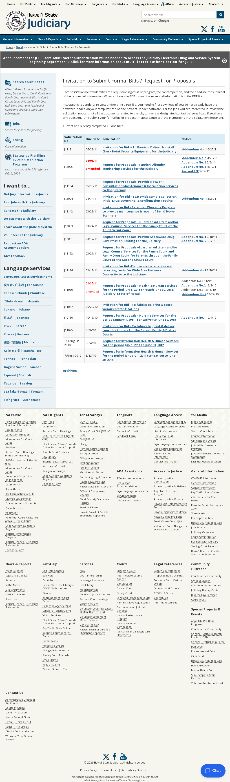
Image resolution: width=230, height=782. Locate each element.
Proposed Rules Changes (169, 575)
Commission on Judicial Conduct (131, 608)
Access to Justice (190, 4)
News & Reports (48, 39)
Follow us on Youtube (221, 29)
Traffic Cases (50, 641)
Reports (10, 580)
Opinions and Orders (203, 440)
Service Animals (126, 495)
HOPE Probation (200, 665)
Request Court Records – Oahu (57, 634)
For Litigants (49, 4)
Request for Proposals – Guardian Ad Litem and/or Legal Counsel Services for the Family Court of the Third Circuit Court (140, 226)
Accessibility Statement (135, 770)
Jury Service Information (131, 421)
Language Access (144, 4)
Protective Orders (53, 645)
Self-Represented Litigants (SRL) (21, 461)
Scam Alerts (12, 489)
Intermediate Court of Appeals (130, 577)
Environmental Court (203, 651)
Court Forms (12, 484)
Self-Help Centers (53, 570)
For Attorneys (75, 4)
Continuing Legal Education (96, 477)
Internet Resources (165, 602)
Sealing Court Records (204, 546)
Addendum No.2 (193, 285)
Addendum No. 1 (195, 149)
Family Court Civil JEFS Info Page (95, 432)
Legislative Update (16, 575)
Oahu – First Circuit (16, 712)
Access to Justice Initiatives (170, 486)
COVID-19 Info (13, 429)
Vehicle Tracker (89, 624)
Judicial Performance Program (18, 535)
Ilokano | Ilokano (17, 309)
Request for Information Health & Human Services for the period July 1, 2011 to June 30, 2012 (140, 343)
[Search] (220, 14)
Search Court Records (55, 452)
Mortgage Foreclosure (55, 650)
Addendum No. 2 (194, 162)
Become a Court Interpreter (163, 455)
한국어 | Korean (15, 326)
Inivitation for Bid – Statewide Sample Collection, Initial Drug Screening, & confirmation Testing (139, 198)
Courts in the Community (206, 576)
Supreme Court (126, 570)
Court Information (128, 426)
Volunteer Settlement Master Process (93, 618)
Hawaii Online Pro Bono (168, 516)
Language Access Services (169, 426)
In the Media (12, 585)
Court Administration (203, 536)
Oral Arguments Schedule (20, 503)
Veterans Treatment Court (207, 683)
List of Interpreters (165, 431)
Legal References (133, 39)
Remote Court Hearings (56, 431)
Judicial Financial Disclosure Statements (21, 543)
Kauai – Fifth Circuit (17, 726)
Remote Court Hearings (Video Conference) (19, 453)
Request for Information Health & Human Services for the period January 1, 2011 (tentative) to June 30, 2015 (140, 355)
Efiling (18, 140)
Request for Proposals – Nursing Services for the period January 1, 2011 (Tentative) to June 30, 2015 (139, 317)
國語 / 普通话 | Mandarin (21, 342)
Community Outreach (167, 39)
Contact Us (216, 4)
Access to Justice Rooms (168, 499)
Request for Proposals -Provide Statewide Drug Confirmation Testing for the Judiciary (138, 239)
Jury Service (198, 527)
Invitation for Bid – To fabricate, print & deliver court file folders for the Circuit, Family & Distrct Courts (139, 330)
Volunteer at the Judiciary (23, 235)
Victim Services (51, 615)
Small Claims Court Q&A (168, 521)
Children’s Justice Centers (95, 594)
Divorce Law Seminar (18, 498)
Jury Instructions (89, 467)
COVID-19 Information (204, 478)
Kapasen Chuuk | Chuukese (24, 293)
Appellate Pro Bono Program (165, 492)
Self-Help (73, 39)
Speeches (11, 599)
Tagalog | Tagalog (18, 383)
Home (11, 4)
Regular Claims (51, 664)
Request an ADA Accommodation (16, 245)
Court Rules (161, 597)
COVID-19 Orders (164, 593)
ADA (168, 4)
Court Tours (198, 599)
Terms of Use (109, 770)
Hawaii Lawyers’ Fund (92, 481)
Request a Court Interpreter (163, 437)
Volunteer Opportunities (206, 585)
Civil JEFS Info (87, 439)
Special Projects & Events (204, 39)
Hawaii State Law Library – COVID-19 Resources (58, 586)
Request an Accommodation (127, 484)
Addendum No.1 (194, 270)
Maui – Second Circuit (18, 717)
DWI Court (197, 646)
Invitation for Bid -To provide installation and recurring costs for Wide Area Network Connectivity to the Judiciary (137, 270)
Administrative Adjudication (133, 602)
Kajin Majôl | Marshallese (23, 351)
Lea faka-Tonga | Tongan (23, 391)
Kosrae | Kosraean (17, 334)
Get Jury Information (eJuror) (26, 194)
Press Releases (14, 508)
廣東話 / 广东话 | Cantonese (23, 285)
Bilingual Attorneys (53, 471)
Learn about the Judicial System (28, 227)
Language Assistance (92, 580)
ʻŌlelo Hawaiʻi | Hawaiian (23, 301)
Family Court (124, 593)
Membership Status (91, 472)
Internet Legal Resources (57, 461)
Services (92, 39)
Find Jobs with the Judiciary (24, 202)
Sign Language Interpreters (170, 444)
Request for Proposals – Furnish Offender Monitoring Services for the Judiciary (133, 167)
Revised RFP (190, 171)
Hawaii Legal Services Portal (170, 512)
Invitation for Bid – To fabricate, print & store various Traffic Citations (137, 307)
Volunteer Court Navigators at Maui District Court (21, 519)
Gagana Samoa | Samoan (23, 367)
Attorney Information (55, 466)
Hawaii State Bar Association (96, 486)
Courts (110, 39)
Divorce (47, 593)
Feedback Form (14, 550)
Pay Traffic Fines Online (205, 492)
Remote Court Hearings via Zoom (207, 506)
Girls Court (197, 656)
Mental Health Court (203, 670)
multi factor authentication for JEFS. (160, 62)
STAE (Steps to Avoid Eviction (203, 676)
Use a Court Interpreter (168, 448)
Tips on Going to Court (56, 669)
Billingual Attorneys (91, 458)
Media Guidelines (201, 421)
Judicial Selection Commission (127, 625)
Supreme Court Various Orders (168, 582)
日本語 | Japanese (16, 318)
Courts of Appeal (15, 707)
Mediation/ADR (89, 589)
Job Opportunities (201, 518)
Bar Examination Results (19, 494)
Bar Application (89, 453)
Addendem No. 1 (194, 158)
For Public (26, 4)
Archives (70, 371)
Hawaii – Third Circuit (18, 722)
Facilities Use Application (206, 461)
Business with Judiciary (204, 541)
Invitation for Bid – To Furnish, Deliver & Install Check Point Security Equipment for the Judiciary (139, 149)
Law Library (49, 456)
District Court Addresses (19, 731)
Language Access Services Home (28, 277)
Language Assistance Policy (170, 421)
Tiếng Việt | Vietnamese (22, 400)
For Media (119, 4)
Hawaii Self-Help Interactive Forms (170, 505)
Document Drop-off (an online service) (19, 478)
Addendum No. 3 (194, 167)
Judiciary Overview (202, 532)
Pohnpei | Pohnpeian (20, 359)
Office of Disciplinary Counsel (92, 492)
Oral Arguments (89, 463)
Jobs (16, 123)
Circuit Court (124, 583)
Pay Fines (11, 447)
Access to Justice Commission (164, 479)
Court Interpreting (91, 575)
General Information (16, 39)
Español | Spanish (17, 375)
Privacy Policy (88, 770)
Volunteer (11, 512)
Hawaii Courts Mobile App (206, 522)
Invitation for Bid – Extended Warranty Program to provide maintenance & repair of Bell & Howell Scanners (139, 211)
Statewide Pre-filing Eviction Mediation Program (29, 159)
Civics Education (200, 580)
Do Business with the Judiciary (27, 219)
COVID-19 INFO (88, 421)
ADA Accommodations (130, 478)
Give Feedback (14, 256)
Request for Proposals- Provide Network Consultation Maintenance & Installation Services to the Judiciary (140, 186)
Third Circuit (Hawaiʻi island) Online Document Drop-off (58, 445)
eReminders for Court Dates (18, 441)
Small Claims (50, 659)
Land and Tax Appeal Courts (133, 597)
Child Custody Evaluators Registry (20, 527)
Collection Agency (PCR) (56, 606)
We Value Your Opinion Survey (19, 737)
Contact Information (17, 434)
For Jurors (98, 4)
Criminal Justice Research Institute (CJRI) (206, 635)
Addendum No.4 (194, 294)
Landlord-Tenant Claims (56, 610)
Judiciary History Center (205, 590)
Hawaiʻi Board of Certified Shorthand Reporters (20, 423)
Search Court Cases (28, 82)
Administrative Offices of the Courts (20, 701)
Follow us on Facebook (212, 29)
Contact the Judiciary (20, 210)
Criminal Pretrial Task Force (208, 641)
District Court (125, 588)
